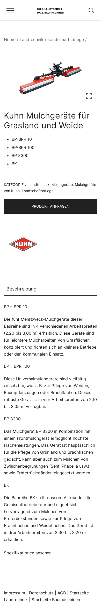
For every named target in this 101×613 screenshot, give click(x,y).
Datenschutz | (43, 592)
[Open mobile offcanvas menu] (10, 10)
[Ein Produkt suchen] (91, 10)
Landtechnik (32, 39)
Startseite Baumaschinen (56, 599)
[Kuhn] (23, 245)
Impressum (14, 592)
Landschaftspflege (66, 39)
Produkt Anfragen (50, 206)
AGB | (63, 592)
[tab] (50, 289)
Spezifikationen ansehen (28, 552)
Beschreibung (21, 289)
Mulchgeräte (62, 184)
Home (10, 39)
